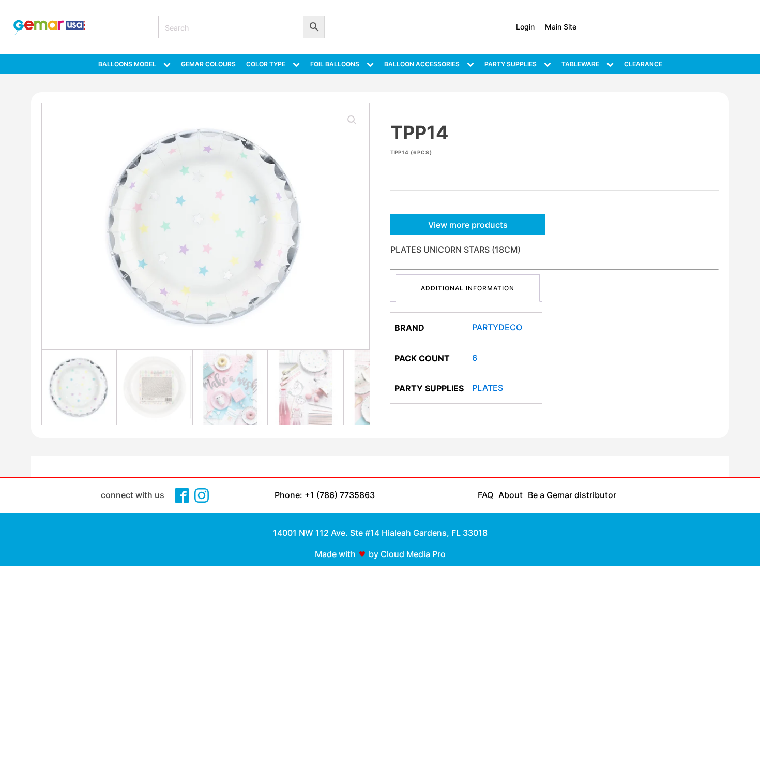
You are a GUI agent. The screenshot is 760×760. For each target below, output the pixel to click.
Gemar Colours (208, 64)
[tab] (468, 288)
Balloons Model (127, 64)
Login (525, 26)
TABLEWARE (580, 64)
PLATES (487, 388)
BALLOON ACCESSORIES (422, 64)
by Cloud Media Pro (407, 554)
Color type (265, 64)
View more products (468, 225)
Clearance (643, 64)
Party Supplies (510, 64)
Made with (335, 554)
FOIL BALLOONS (334, 64)
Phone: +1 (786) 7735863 (325, 495)
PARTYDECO (497, 327)
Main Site (560, 26)
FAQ (485, 495)
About (510, 495)
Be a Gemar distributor (572, 495)
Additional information (467, 288)
